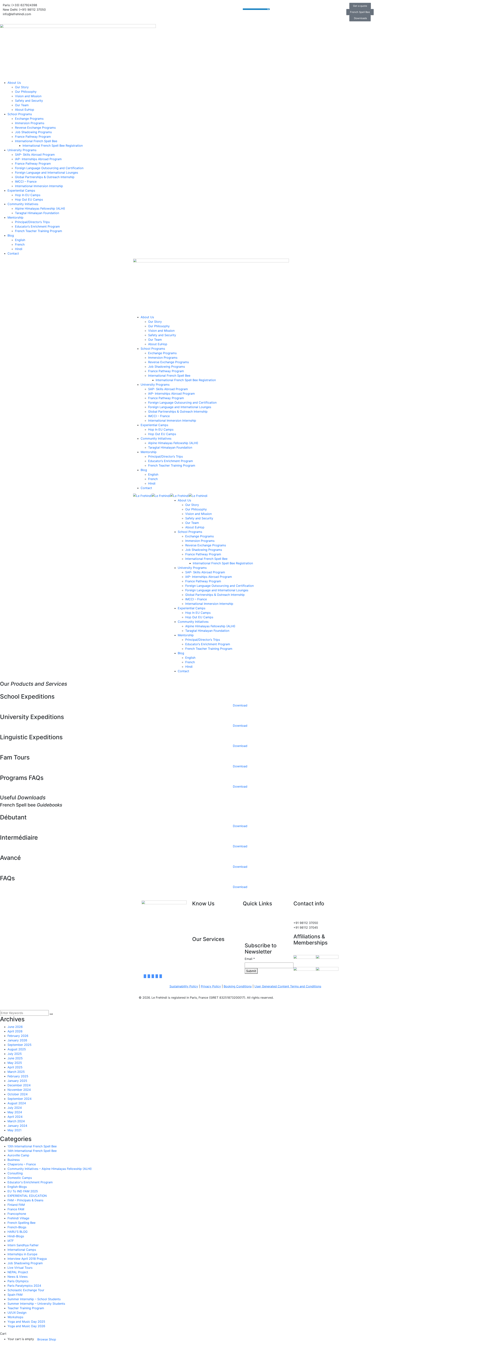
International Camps (22, 1249)
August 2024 (17, 1103)
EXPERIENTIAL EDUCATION (27, 1196)
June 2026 (15, 1027)
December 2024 (19, 1085)
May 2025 (15, 1063)
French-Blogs (17, 1227)
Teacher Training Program (26, 1308)
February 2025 (18, 1076)
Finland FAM (16, 1205)
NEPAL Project (18, 1272)
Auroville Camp (18, 1155)
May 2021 (14, 1130)
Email (250, 959)
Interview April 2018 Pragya (27, 1258)
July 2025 (15, 1054)
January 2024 (17, 1126)
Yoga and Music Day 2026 (26, 1326)
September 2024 (20, 1099)
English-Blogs (17, 1187)
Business (14, 1160)
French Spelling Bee (21, 1223)
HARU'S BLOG (18, 1232)
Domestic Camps (20, 1178)
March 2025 (16, 1072)
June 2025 (15, 1058)
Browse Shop (46, 1339)
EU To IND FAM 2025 (23, 1191)
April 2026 (15, 1031)
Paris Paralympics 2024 (24, 1285)
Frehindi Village (18, 1218)
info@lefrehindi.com (311, 918)
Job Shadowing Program (25, 1263)
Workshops (15, 1317)
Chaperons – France (22, 1164)
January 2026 (17, 1040)
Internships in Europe (22, 1254)
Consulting (15, 1173)
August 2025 (17, 1049)
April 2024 (15, 1117)
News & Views (18, 1276)
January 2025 (17, 1081)
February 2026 (18, 1036)
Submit (251, 971)
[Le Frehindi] (142, 495)
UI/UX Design (17, 1312)
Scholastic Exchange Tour (26, 1290)
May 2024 (15, 1112)
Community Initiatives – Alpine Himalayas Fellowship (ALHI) (50, 1169)
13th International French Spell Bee (32, 1146)
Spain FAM (15, 1294)
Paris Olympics (18, 1281)
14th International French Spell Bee (32, 1151)
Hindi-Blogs (16, 1236)
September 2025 (20, 1045)
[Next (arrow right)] (473, 682)
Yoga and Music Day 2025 (26, 1321)
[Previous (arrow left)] (6, 682)
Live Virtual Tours (20, 1267)
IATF (11, 1241)
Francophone (17, 1214)
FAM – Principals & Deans (25, 1200)
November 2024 (19, 1090)
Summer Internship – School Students (34, 1299)
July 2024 (15, 1108)
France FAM (16, 1209)
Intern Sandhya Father (23, 1245)
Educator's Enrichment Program (30, 1182)
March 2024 (16, 1121)
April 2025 (15, 1067)
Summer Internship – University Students (36, 1303)
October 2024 (18, 1094)
